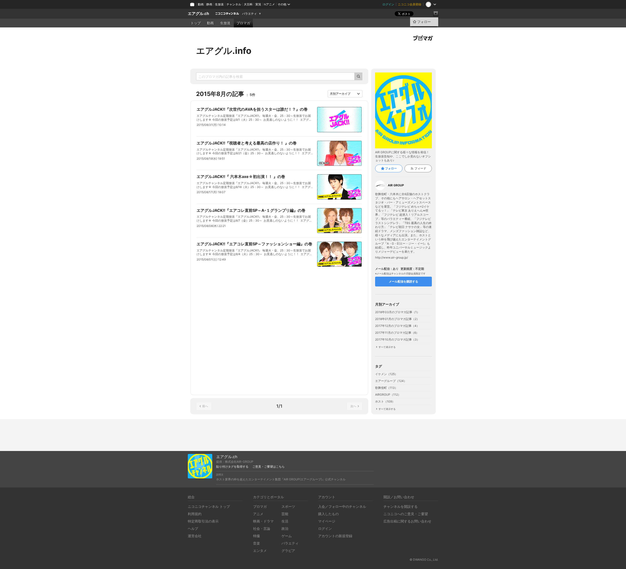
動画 (201, 4)
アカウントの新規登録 (335, 536)
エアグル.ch (198, 14)
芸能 (284, 514)
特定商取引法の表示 (203, 521)
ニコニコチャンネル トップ (209, 506)
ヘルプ (193, 528)
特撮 (256, 536)
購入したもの (328, 514)
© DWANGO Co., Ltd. (424, 559)
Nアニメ (269, 4)
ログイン (388, 4)
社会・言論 (261, 528)
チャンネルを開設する (400, 506)
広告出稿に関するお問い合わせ (407, 521)
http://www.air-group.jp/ (391, 257)
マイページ (326, 521)
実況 (258, 4)
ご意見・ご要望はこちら (268, 466)
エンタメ (260, 550)
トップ (195, 23)
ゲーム (286, 536)
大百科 (248, 4)
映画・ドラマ (263, 521)
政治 (284, 528)
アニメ (258, 514)
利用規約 (194, 514)
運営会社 (194, 536)
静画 (209, 4)
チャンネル (233, 4)
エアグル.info (223, 50)
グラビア (288, 550)
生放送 (219, 4)
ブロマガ (243, 23)
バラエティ (249, 13)
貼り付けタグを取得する (232, 466)
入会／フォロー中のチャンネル (342, 506)
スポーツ (288, 506)
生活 (284, 521)
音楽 (256, 543)
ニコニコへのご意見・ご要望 (405, 514)
